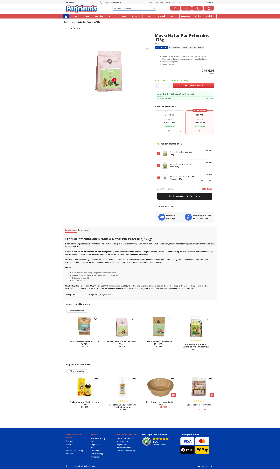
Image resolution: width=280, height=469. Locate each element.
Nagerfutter (161, 47)
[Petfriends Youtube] (200, 466)
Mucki (185, 47)
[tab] (71, 230)
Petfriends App (97, 454)
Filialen (68, 444)
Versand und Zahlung (74, 450)
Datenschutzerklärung (126, 451)
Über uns (69, 441)
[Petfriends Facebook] (208, 466)
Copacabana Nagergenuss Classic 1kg (181, 165)
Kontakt (69, 447)
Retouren (69, 453)
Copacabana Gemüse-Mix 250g (181, 153)
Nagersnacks (174, 47)
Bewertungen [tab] (83, 230)
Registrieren (122, 444)
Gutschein (70, 2)
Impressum (95, 444)
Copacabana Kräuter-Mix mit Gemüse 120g (182, 177)
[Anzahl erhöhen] (170, 85)
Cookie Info (96, 451)
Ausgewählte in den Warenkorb (186, 196)
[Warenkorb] (208, 8)
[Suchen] (153, 8)
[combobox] (132, 8)
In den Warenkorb (195, 85)
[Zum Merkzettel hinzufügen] (146, 49)
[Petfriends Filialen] (186, 8)
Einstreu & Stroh (197, 47)
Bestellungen (122, 441)
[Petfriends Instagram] (204, 466)
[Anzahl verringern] (157, 85)
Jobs (93, 441)
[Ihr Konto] (197, 8)
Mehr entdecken (77, 310)
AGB (93, 447)
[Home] (66, 16)
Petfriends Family (98, 438)
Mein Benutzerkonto (125, 438)
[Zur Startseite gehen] (81, 8)
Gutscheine (95, 457)
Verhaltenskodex (124, 447)
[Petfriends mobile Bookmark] (212, 466)
